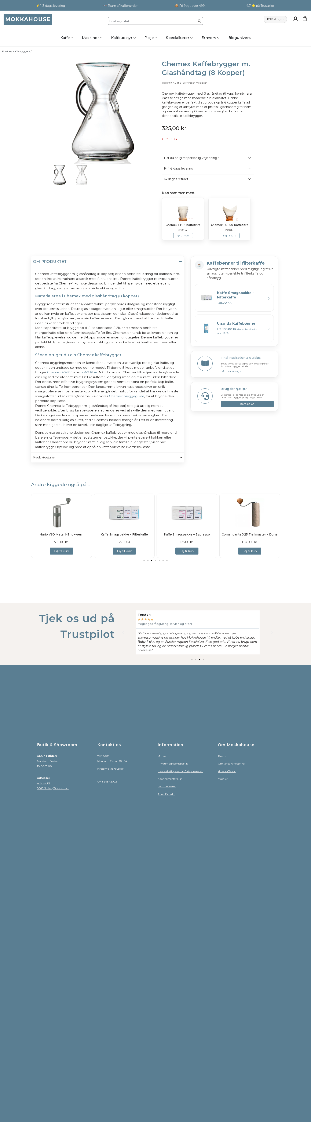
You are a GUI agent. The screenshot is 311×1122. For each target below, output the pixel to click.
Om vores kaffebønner (231, 763)
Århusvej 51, (44, 783)
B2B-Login (275, 19)
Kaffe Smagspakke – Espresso (187, 534)
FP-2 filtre (89, 372)
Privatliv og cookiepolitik (173, 763)
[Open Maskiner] (101, 38)
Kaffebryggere (21, 51)
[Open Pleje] (156, 38)
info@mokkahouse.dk (110, 768)
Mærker (223, 778)
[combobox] (151, 21)
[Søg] (199, 21)
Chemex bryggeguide (126, 396)
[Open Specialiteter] (191, 38)
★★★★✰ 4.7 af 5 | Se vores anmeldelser (184, 82)
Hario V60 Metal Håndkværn (61, 534)
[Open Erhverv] (218, 38)
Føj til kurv (183, 235)
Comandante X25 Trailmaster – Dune (250, 534)
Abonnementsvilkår (170, 778)
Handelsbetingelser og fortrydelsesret (180, 771)
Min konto (164, 756)
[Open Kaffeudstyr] (134, 38)
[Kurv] (304, 18)
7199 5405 (103, 756)
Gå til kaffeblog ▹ (231, 371)
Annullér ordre (166, 794)
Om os (222, 756)
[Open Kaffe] (72, 38)
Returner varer (167, 786)
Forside (6, 51)
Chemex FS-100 (60, 372)
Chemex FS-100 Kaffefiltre (229, 224)
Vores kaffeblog (227, 771)
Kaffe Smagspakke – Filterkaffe (124, 534)
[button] (144, 560)
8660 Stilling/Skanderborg (53, 788)
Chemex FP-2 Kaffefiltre (183, 224)
